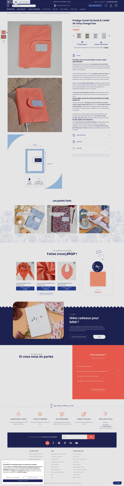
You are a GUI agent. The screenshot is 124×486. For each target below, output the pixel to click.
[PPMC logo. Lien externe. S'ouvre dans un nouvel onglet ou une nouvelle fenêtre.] (6, 462)
